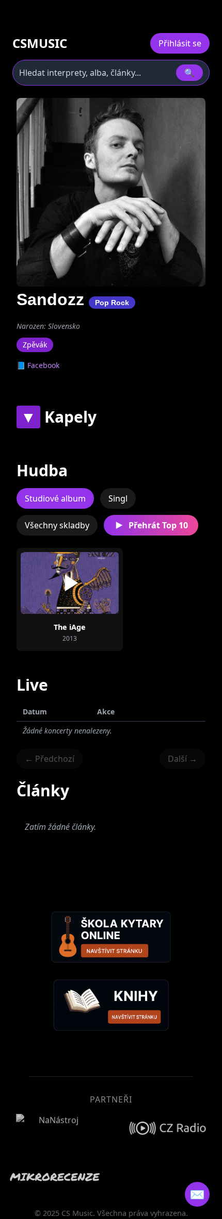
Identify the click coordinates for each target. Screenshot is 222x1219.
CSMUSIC (39, 43)
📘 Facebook (38, 365)
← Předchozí (49, 758)
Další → (182, 758)
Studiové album (55, 498)
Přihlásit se (179, 43)
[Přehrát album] (69, 583)
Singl (118, 498)
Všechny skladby (57, 525)
